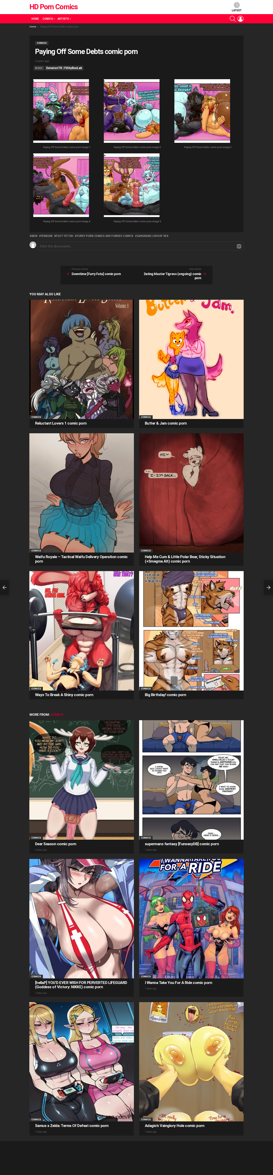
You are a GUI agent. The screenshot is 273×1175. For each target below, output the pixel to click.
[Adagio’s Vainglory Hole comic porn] (191, 1061)
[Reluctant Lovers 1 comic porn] (81, 359)
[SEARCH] (233, 18)
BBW (35, 235)
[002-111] (131, 111)
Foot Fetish (64, 235)
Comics (48, 18)
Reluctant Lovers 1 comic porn (61, 423)
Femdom (47, 235)
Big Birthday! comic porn (165, 695)
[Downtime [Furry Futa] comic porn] (4, 587)
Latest (237, 10)
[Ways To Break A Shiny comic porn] (81, 630)
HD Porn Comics (54, 7)
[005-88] (131, 185)
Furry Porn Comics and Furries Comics (105, 235)
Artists (63, 18)
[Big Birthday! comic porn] (191, 630)
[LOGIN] (240, 18)
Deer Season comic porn (55, 844)
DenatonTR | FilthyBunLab (64, 68)
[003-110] (202, 111)
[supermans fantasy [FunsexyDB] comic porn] (191, 779)
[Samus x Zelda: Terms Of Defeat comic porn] (81, 1061)
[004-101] (61, 185)
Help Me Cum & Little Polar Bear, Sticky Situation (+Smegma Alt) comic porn (185, 559)
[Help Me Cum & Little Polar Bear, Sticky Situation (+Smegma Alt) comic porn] (191, 493)
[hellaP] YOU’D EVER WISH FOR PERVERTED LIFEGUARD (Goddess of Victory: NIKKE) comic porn (81, 984)
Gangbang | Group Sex (153, 235)
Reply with (239, 246)
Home (35, 18)
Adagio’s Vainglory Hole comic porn (174, 1125)
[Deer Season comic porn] (81, 779)
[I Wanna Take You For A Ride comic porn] (191, 918)
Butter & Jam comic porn (166, 423)
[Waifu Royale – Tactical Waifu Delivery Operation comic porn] (81, 493)
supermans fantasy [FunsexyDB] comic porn (182, 844)
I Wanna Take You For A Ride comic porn (178, 982)
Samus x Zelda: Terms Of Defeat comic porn (71, 1125)
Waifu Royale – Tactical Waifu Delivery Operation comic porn (81, 559)
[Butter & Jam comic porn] (191, 359)
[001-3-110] (61, 111)
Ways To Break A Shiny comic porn (64, 695)
